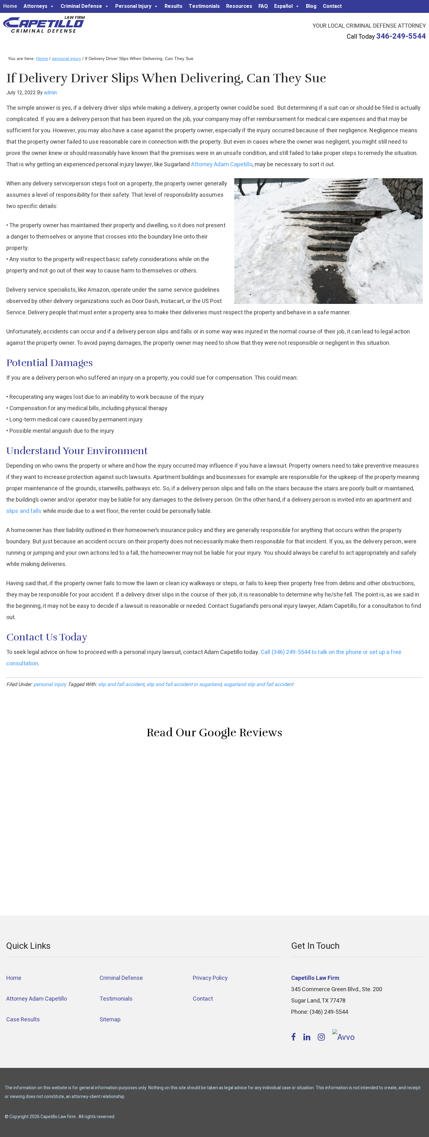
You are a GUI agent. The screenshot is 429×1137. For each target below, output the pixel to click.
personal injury (50, 684)
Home (10, 6)
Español (283, 6)
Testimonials (204, 6)
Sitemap (110, 1019)
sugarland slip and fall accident (258, 684)
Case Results (23, 1019)
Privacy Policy (210, 978)
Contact (332, 6)
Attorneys (35, 6)
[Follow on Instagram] (322, 1037)
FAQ (263, 6)
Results (173, 6)
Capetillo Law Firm (44, 25)
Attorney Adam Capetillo (221, 164)
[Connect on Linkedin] (307, 1037)
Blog (311, 6)
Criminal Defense (81, 6)
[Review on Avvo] (343, 1037)
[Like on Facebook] (294, 1037)
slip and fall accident (121, 684)
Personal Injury (133, 6)
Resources (239, 6)
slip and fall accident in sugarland (183, 684)
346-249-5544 (401, 36)
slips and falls (24, 511)
